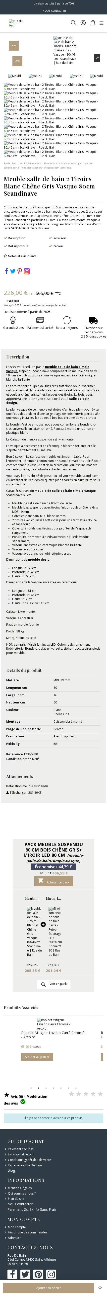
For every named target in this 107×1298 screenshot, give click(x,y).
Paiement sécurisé (21, 1149)
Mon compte (17, 1227)
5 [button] (60, 1088)
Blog (11, 1170)
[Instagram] (27, 271)
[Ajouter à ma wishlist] (100, 1288)
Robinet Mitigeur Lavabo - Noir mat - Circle (62, 1034)
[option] (64, 1039)
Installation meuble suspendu (27, 786)
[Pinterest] (19, 272)
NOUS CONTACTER (54, 10)
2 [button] (38, 1088)
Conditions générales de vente (29, 1160)
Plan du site (16, 1199)
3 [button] (46, 1088)
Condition (14, 759)
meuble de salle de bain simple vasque (65, 491)
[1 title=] (71, 1094)
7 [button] (75, 1088)
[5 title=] (100, 1094)
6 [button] (68, 1088)
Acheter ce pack (53, 880)
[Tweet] (13, 272)
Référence (14, 754)
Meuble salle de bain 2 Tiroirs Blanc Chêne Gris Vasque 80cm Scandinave (32, 898)
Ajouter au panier (48, 1057)
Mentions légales (20, 1188)
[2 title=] (79, 1094)
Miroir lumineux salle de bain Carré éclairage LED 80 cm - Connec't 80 (53, 898)
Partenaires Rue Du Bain (25, 1165)
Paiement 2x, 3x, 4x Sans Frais (31, 1209)
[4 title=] (93, 1094)
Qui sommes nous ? (22, 1194)
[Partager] (6, 272)
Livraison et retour (21, 1154)
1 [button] (31, 1088)
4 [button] (53, 1088)
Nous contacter (20, 1204)
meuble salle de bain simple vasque (47, 369)
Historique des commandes (27, 1232)
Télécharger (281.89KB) (25, 792)
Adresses (14, 1238)
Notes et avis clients (22, 256)
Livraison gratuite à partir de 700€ (53, 3)
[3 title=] (86, 1094)
